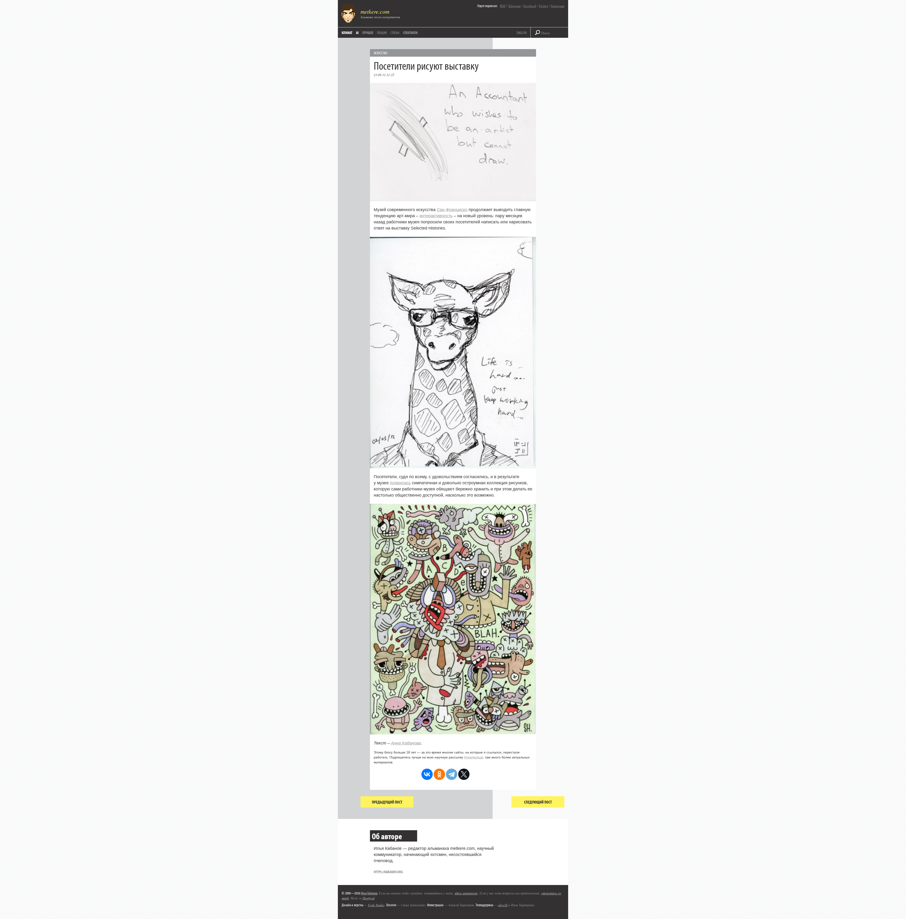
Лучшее (367, 32)
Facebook (529, 6)
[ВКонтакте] (427, 774)
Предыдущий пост (387, 802)
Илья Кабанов (369, 893)
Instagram (557, 6)
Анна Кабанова (406, 743)
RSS (502, 6)
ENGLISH (522, 32)
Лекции (382, 32)
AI (357, 32)
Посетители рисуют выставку (426, 65)
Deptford (368, 898)
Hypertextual (473, 757)
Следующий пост (538, 802)
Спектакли (410, 32)
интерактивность (436, 215)
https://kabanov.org (388, 872)
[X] (464, 774)
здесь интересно (466, 893)
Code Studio (376, 905)
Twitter (543, 6)
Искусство (380, 53)
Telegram (514, 6)
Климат (347, 32)
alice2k (503, 905)
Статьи (394, 32)
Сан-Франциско (452, 209)
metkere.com (375, 11)
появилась (400, 483)
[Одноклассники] (439, 774)
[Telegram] (451, 774)
